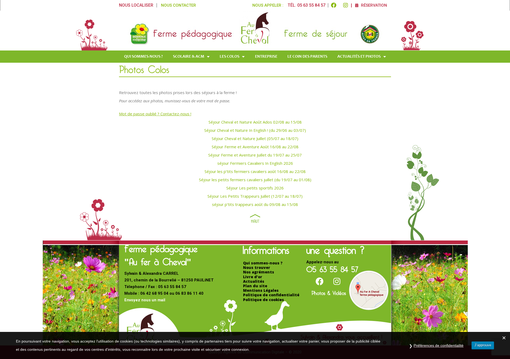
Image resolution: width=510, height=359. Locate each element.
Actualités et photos (359, 56)
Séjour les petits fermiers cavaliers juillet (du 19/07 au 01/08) (255, 179)
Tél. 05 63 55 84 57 (306, 5)
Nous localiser (136, 5)
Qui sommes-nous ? (143, 56)
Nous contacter (178, 5)
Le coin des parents (307, 56)
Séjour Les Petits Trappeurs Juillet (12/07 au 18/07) (255, 196)
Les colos (229, 56)
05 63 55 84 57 (332, 268)
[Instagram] (345, 5)
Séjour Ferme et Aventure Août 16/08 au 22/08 (255, 146)
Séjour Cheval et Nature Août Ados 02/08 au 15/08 (255, 122)
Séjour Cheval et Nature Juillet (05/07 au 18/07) (255, 138)
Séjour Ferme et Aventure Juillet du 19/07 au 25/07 (255, 155)
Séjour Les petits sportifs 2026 (255, 188)
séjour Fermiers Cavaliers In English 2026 (255, 163)
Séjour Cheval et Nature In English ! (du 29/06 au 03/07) (255, 130)
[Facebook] (333, 5)
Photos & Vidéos (329, 292)
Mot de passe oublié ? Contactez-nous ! (155, 113)
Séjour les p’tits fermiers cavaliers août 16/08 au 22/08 (255, 171)
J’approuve (482, 345)
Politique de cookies (263, 299)
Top (255, 218)
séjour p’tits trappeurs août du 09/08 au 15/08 (255, 204)
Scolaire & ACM (188, 56)
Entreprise (266, 56)
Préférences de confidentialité (439, 345)
